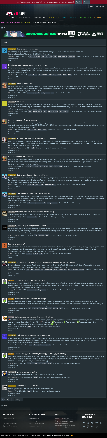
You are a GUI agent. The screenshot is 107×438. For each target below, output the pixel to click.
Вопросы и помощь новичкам (92, 111)
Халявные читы (85, 17)
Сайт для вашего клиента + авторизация (29, 335)
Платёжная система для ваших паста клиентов (27, 65)
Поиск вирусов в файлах (10, 423)
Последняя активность (39, 22)
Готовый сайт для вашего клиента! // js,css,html (32, 138)
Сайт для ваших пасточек (23, 386)
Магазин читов (25, 22)
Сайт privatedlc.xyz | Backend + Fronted (28, 175)
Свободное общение (64, 253)
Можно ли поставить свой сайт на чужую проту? (32, 212)
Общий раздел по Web (97, 56)
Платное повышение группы (11, 421)
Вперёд (17, 400)
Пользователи (39, 17)
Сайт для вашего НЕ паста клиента (22, 120)
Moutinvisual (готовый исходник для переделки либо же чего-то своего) (42, 262)
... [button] (10, 400)
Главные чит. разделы (35, 426)
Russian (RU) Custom (9, 435)
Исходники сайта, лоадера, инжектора (27, 299)
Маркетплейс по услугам (10, 426)
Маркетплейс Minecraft (67, 290)
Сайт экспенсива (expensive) (24, 49)
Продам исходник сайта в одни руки (27, 280)
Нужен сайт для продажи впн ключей (27, 226)
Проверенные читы (69, 17)
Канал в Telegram (34, 421)
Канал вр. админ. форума (36, 423)
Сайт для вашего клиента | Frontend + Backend (31, 317)
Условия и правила (35, 435)
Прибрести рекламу (8, 418)
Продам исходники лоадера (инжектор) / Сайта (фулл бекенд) (37, 354)
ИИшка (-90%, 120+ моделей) (10, 22)
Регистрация (52, 22)
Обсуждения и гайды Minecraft (61, 217)
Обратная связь (23, 435)
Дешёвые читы (54, 17)
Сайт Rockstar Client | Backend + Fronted (29, 193)
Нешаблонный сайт (20, 83)
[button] (16, 17)
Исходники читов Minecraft (58, 148)
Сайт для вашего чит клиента (20, 157)
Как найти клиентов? (16, 244)
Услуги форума (24, 17)
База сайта (16, 102)
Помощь (66, 435)
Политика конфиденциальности (53, 435)
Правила (12, 17)
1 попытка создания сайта (23, 372)
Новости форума (34, 418)
